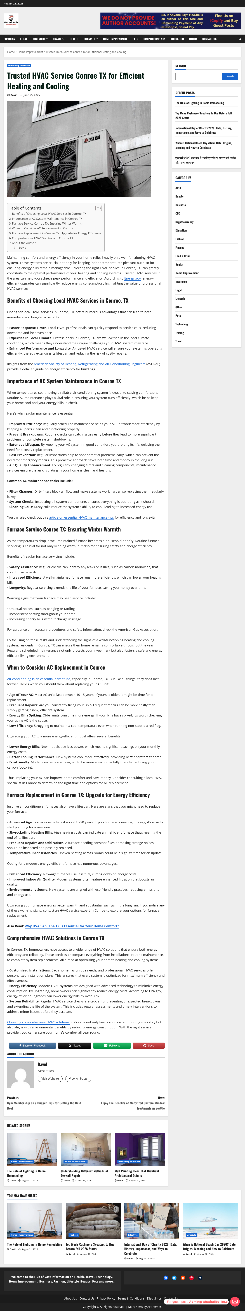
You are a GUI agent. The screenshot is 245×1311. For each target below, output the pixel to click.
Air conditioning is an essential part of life (38, 679)
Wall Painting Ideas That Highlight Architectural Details (137, 1173)
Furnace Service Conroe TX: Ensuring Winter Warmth (47, 223)
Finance (179, 247)
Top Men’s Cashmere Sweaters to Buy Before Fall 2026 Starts (90, 1246)
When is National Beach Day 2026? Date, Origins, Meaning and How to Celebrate (203, 145)
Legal (23, 39)
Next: (133, 1102)
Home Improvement (115, 39)
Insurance (181, 281)
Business (9, 39)
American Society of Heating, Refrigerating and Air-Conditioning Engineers (89, 364)
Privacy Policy (106, 1298)
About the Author (24, 243)
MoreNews (135, 1307)
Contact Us (209, 39)
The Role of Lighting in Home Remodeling (26, 1173)
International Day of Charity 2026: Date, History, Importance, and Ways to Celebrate (203, 130)
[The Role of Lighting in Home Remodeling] (32, 1149)
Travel (57, 39)
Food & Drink (182, 256)
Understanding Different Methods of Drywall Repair (84, 1173)
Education (177, 39)
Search (180, 66)
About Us (70, 1298)
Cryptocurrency (154, 39)
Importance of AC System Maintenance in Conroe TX (47, 219)
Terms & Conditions (131, 1298)
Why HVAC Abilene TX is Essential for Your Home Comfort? (72, 926)
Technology (40, 39)
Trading (179, 333)
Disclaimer (154, 1298)
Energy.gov (132, 278)
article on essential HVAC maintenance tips (81, 517)
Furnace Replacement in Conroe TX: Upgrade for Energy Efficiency (56, 233)
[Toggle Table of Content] (97, 208)
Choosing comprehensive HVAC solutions (38, 1022)
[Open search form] (240, 38)
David (13, 95)
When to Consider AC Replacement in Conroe (42, 228)
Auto (178, 188)
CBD (177, 213)
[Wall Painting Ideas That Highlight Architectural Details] (140, 1149)
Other (193, 39)
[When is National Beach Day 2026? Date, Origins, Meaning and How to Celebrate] (210, 1221)
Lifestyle (89, 39)
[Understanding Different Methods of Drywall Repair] (86, 1149)
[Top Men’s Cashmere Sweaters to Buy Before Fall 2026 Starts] (93, 1221)
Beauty (179, 196)
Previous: (44, 1102)
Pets (135, 39)
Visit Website (50, 1079)
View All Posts (78, 1079)
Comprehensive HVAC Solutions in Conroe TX (42, 238)
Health (74, 39)
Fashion (179, 239)
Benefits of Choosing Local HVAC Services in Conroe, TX (49, 214)
